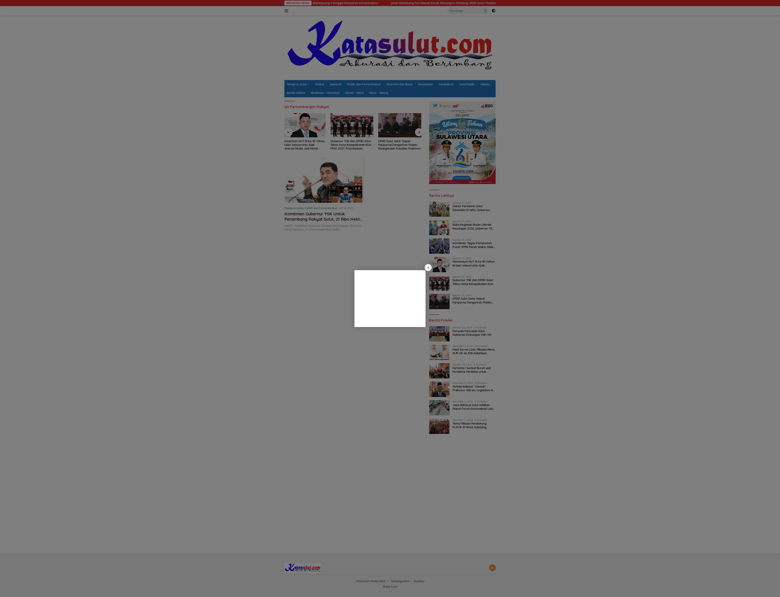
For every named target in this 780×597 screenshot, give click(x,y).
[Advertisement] (390, 298)
